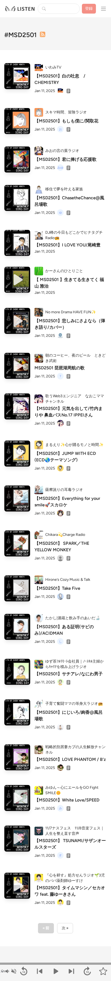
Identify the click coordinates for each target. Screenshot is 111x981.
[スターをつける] (103, 971)
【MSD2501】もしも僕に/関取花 (66, 120)
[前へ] (40, 971)
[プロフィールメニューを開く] (103, 8)
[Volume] (10, 971)
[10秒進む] (87, 971)
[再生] (17, 76)
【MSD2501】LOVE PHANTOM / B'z (70, 759)
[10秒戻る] (24, 971)
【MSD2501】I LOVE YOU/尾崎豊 (67, 244)
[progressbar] (55, 964)
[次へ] (71, 971)
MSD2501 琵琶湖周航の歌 (59, 367)
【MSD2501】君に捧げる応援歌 (65, 159)
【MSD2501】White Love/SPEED (66, 800)
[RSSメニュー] (42, 34)
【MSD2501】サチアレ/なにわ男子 (68, 673)
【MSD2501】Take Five (57, 588)
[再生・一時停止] (56, 971)
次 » (65, 928)
